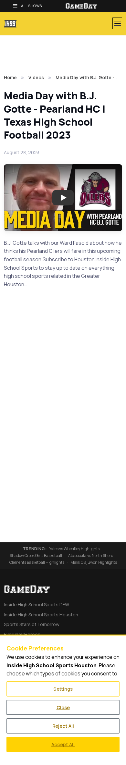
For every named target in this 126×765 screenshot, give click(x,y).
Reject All (63, 726)
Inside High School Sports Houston (41, 614)
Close (63, 707)
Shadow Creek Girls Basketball (36, 555)
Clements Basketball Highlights (36, 562)
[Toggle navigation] (117, 23)
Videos (36, 77)
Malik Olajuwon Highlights (93, 562)
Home (10, 77)
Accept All (63, 744)
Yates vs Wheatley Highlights (74, 548)
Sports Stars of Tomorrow (31, 624)
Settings (63, 689)
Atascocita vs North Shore (90, 555)
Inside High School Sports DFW (36, 604)
